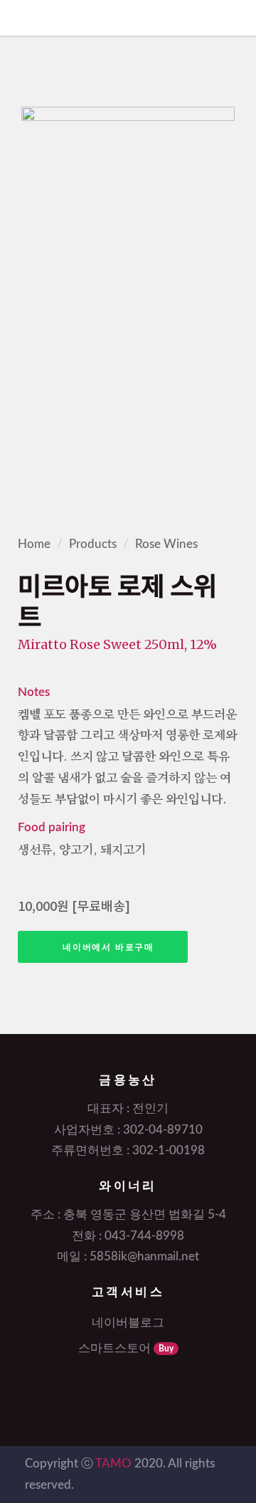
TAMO (113, 1463)
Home (34, 544)
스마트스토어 (126, 1348)
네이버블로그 (128, 1323)
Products (93, 544)
